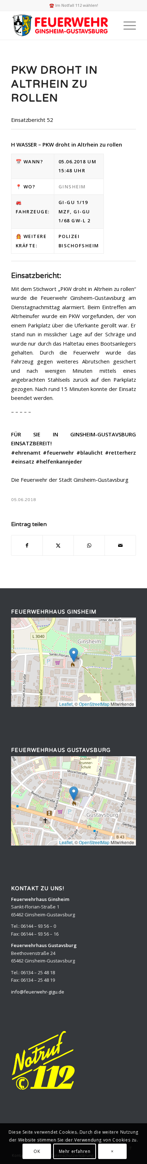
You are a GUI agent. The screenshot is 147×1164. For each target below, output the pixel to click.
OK (37, 1151)
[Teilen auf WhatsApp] (89, 545)
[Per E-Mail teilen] (120, 545)
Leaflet (65, 704)
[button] (73, 655)
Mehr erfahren (75, 1151)
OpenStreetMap (94, 704)
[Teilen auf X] (58, 545)
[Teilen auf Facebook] (26, 545)
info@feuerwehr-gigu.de (37, 992)
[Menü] (126, 25)
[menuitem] (126, 25)
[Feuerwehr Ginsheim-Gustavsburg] (61, 25)
